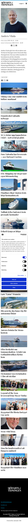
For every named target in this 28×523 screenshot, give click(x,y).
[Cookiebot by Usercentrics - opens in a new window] (20, 234)
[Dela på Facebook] (11, 45)
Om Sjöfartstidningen (6, 502)
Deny (14, 287)
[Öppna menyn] (26, 3)
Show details (21, 275)
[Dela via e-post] (16, 45)
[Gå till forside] (9, 3)
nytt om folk (4, 77)
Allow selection (14, 283)
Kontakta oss (4, 505)
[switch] (24, 261)
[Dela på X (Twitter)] (14, 45)
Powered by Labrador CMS (14, 520)
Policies (2, 507)
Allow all (14, 279)
